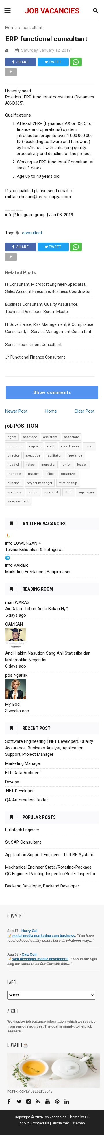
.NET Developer (19, 790)
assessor (30, 437)
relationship (68, 483)
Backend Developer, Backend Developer (42, 886)
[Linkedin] (68, 1102)
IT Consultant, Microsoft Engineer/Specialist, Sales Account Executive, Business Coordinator (48, 288)
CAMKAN (14, 624)
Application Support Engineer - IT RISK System (49, 854)
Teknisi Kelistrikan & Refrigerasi (34, 549)
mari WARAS (17, 602)
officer (50, 474)
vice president (18, 501)
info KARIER (16, 565)
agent (12, 437)
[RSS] (40, 1102)
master (33, 474)
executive (33, 455)
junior (66, 465)
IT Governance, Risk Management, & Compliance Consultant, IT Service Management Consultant (49, 328)
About (24, 1123)
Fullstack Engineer (22, 829)
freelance (75, 455)
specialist (51, 492)
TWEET (55, 62)
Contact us (40, 1123)
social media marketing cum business (43, 936)
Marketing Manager (23, 763)
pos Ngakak (16, 675)
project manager (39, 483)
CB (87, 1117)
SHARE (22, 62)
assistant (50, 437)
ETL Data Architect (23, 772)
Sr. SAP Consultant (23, 842)
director (13, 455)
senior (33, 492)
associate (71, 437)
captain (35, 446)
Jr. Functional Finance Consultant (35, 357)
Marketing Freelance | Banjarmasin (37, 571)
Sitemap (78, 1123)
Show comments (52, 392)
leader (82, 465)
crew (89, 446)
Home (51, 411)
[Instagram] (30, 1102)
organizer (68, 474)
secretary (15, 492)
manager (15, 474)
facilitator (54, 455)
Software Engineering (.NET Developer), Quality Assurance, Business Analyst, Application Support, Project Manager (49, 748)
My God (12, 704)
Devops (12, 781)
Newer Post (16, 411)
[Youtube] (49, 1102)
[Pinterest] (59, 1102)
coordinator (70, 446)
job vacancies (52, 11)
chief (51, 446)
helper (30, 465)
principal (14, 483)
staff (68, 492)
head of (13, 465)
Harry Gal (29, 931)
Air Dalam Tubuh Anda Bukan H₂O (36, 608)
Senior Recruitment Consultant (33, 344)
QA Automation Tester (26, 800)
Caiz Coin (29, 954)
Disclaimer (60, 1123)
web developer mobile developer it (40, 959)
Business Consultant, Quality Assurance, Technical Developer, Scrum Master (41, 308)
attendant (15, 446)
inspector (48, 465)
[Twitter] (21, 1102)
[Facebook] (11, 1102)
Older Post (84, 411)
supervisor (86, 492)
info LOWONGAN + (23, 543)
